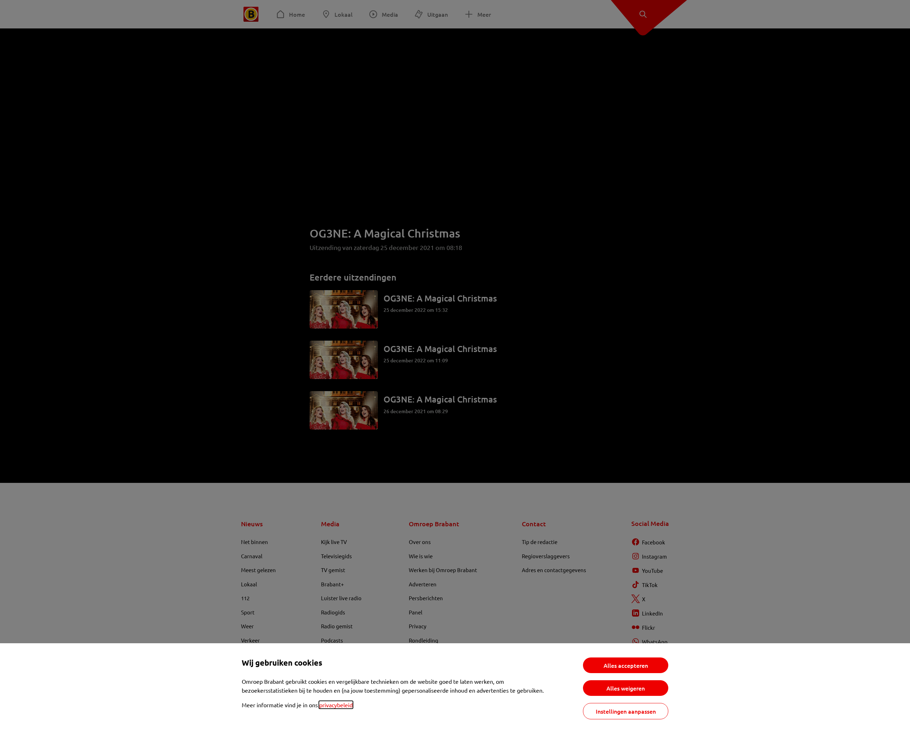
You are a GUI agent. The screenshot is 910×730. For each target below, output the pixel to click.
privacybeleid (336, 704)
